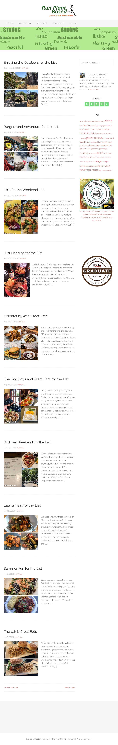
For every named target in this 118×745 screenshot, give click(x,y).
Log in (90, 739)
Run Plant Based (59, 10)
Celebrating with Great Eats (25, 316)
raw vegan (89, 148)
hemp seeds (86, 133)
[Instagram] (102, 104)
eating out (90, 125)
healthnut (88, 129)
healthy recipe (103, 129)
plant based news (87, 145)
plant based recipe (103, 145)
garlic (98, 125)
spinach (108, 157)
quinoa (82, 149)
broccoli (93, 121)
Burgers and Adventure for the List (31, 127)
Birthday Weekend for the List (27, 442)
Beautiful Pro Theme (49, 739)
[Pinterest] (96, 104)
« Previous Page (11, 687)
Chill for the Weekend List (24, 190)
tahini (81, 162)
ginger (103, 126)
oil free (108, 133)
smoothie (103, 157)
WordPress (81, 739)
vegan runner (103, 170)
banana (89, 121)
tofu (92, 161)
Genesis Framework (68, 739)
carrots (98, 121)
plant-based (94, 138)
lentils (99, 133)
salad (100, 153)
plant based (105, 138)
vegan (99, 161)
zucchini (109, 170)
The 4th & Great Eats (20, 632)
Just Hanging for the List (23, 253)
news (104, 133)
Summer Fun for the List (23, 568)
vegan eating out (96, 166)
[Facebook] (92, 104)
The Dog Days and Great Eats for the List (36, 379)
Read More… (94, 89)
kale (95, 133)
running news (92, 153)
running (84, 153)
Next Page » (70, 687)
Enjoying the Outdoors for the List (30, 62)
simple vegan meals (94, 157)
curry (103, 121)
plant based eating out (103, 142)
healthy (95, 129)
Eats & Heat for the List (22, 505)
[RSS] (107, 104)
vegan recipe (92, 169)
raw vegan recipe (100, 148)
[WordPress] (87, 104)
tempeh (87, 161)
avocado (83, 121)
